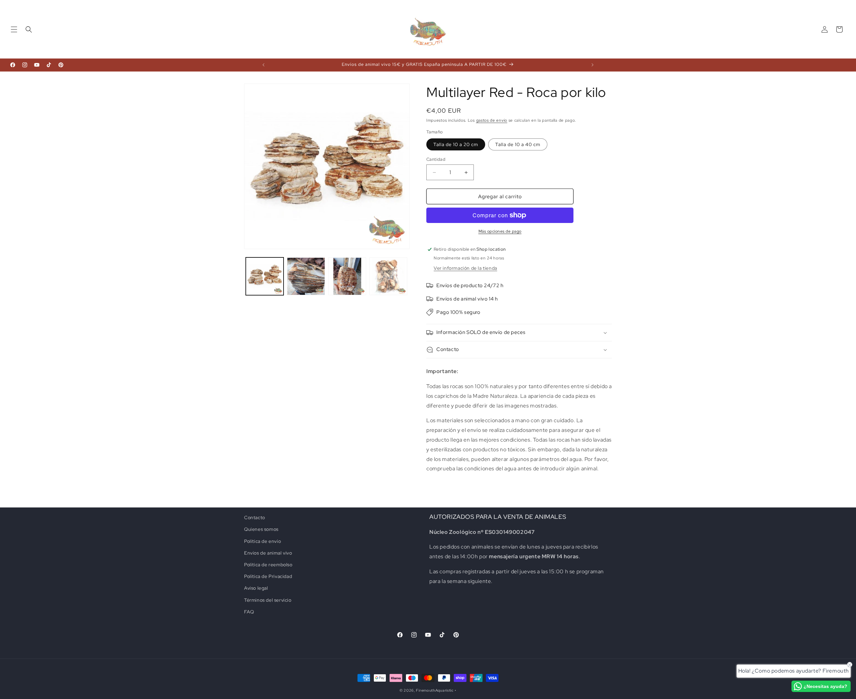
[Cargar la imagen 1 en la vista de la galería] (265, 276)
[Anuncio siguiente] (592, 65)
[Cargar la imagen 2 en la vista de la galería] (306, 276)
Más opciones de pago (500, 231)
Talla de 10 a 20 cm (455, 144)
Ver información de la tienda (465, 268)
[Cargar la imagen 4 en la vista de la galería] (388, 276)
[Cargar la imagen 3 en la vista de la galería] (347, 276)
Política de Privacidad (268, 576)
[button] (14, 29)
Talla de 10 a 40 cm (517, 144)
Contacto (254, 517)
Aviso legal (256, 588)
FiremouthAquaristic (434, 690)
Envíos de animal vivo (268, 553)
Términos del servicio (268, 600)
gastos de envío (492, 120)
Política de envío (262, 541)
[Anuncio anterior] (263, 65)
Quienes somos (261, 529)
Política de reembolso (268, 565)
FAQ (249, 612)
